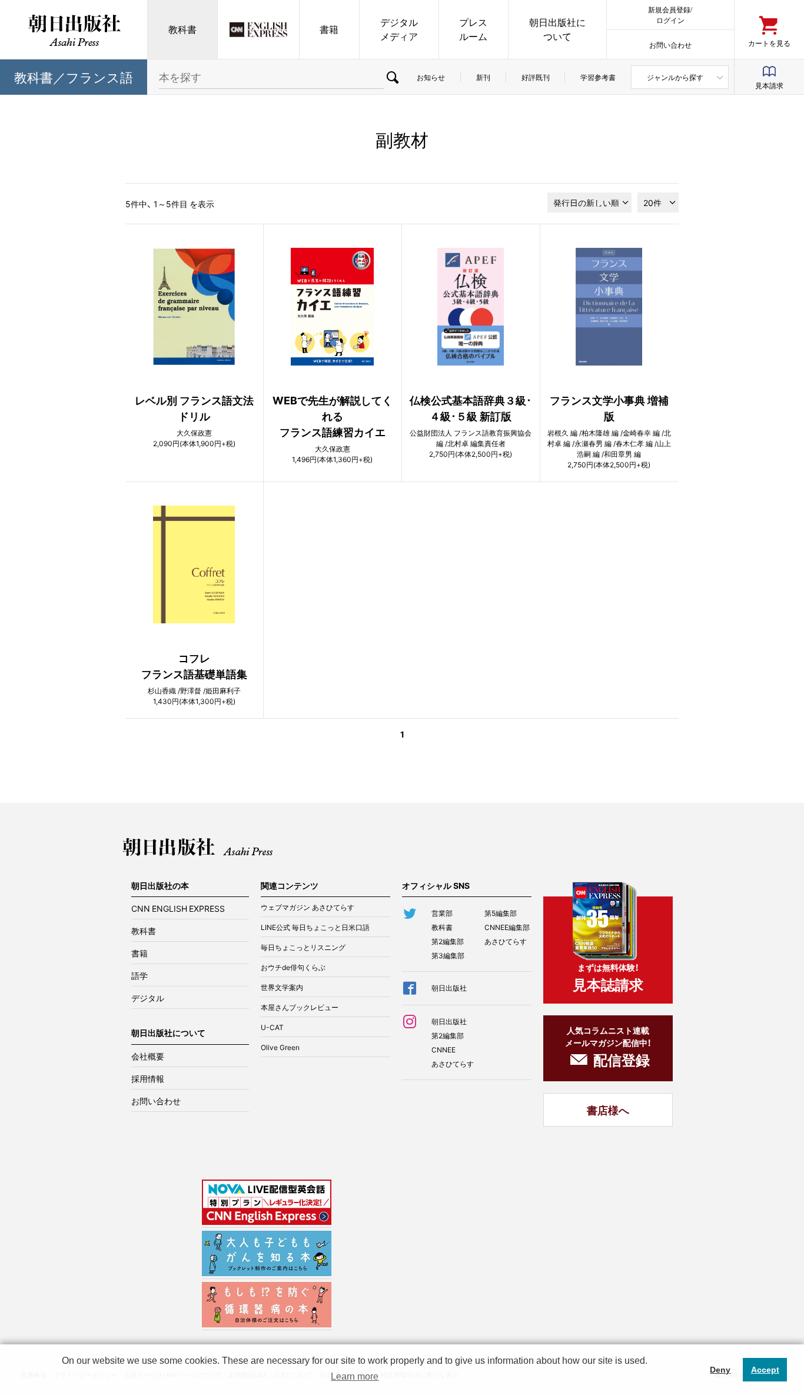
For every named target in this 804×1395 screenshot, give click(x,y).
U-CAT (272, 1027)
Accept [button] (765, 1369)
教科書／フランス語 (73, 77)
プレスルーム (473, 29)
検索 (392, 77)
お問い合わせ (670, 44)
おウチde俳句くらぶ (293, 967)
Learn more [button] (354, 1376)
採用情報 (147, 1078)
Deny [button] (720, 1369)
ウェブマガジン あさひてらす (307, 907)
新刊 (483, 77)
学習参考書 (598, 77)
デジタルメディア (399, 29)
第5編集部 (500, 913)
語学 (139, 975)
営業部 (442, 913)
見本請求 (769, 85)
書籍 (329, 29)
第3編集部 (447, 955)
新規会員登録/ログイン (670, 14)
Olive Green (280, 1047)
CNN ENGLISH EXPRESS (178, 908)
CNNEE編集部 (507, 927)
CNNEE (443, 1049)
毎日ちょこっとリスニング (303, 947)
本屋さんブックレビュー (299, 1007)
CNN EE (258, 29)
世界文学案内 (282, 987)
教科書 (182, 29)
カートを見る (769, 43)
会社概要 (147, 1056)
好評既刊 (535, 77)
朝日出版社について (557, 29)
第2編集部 (447, 941)
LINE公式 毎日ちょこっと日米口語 (315, 927)
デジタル (147, 998)
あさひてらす (505, 941)
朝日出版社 (73, 29)
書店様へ (608, 1110)
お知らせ (431, 77)
